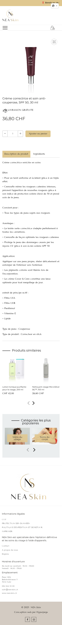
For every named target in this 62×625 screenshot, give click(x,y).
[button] (33, 403)
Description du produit (16, 154)
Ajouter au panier (38, 133)
